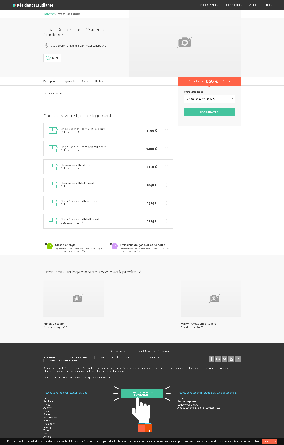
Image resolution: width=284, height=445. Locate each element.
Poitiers (47, 420)
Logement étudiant (188, 404)
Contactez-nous (51, 377)
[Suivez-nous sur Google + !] (218, 359)
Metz (46, 433)
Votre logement (193, 91)
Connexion (234, 5)
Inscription (209, 5)
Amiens (47, 436)
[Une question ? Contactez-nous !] (238, 359)
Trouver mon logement (142, 393)
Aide (253, 5)
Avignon (47, 408)
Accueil (49, 357)
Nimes (46, 404)
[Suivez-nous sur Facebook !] (211, 359)
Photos (99, 81)
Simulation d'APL (64, 360)
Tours (46, 430)
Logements (69, 81)
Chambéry (49, 424)
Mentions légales (72, 377)
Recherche (78, 357)
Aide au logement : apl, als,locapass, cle (199, 408)
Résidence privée (187, 401)
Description (49, 81)
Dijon (46, 411)
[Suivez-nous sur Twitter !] (224, 359)
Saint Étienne (50, 417)
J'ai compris (269, 441)
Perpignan (48, 401)
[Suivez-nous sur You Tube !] (231, 359)
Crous (181, 398)
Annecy (47, 427)
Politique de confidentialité (97, 377)
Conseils (153, 357)
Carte (85, 81)
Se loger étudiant (116, 357)
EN (270, 5)
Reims (46, 414)
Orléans (47, 398)
